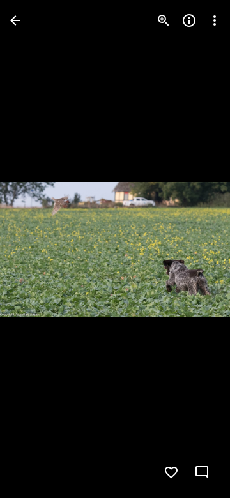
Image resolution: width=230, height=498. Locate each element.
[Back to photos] (15, 20)
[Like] (171, 472)
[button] (36, 249)
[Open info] (189, 20)
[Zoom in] (163, 20)
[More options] (214, 20)
